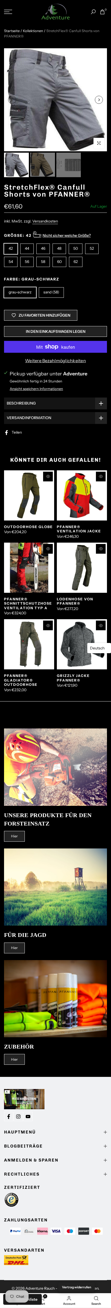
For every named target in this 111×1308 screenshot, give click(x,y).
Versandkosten (45, 221)
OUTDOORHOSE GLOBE (28, 527)
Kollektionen (33, 31)
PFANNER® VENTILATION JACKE (79, 529)
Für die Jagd (25, 935)
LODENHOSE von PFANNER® (75, 601)
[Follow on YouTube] (28, 1116)
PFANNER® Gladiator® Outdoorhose (20, 680)
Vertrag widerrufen (76, 1287)
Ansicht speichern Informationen (36, 388)
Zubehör (19, 1046)
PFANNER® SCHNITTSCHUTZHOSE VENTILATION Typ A (28, 603)
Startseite (12, 31)
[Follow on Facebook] (8, 1116)
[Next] (99, 100)
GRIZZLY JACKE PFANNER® (73, 677)
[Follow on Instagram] (18, 1116)
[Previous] (12, 100)
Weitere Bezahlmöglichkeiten (55, 360)
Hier (14, 836)
